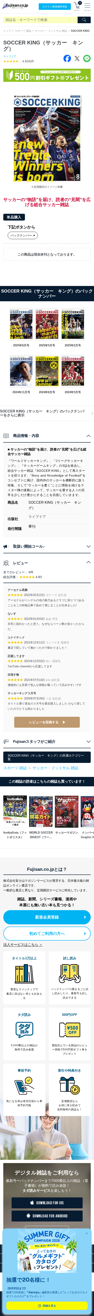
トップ (7, 30)
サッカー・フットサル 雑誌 (51, 30)
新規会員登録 (47, 917)
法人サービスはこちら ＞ (23, 944)
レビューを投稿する (44, 722)
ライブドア (9, 56)
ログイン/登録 (54, 6)
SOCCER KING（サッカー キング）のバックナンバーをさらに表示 (42, 413)
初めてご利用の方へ (47, 933)
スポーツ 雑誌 (23, 30)
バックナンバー (21, 235)
